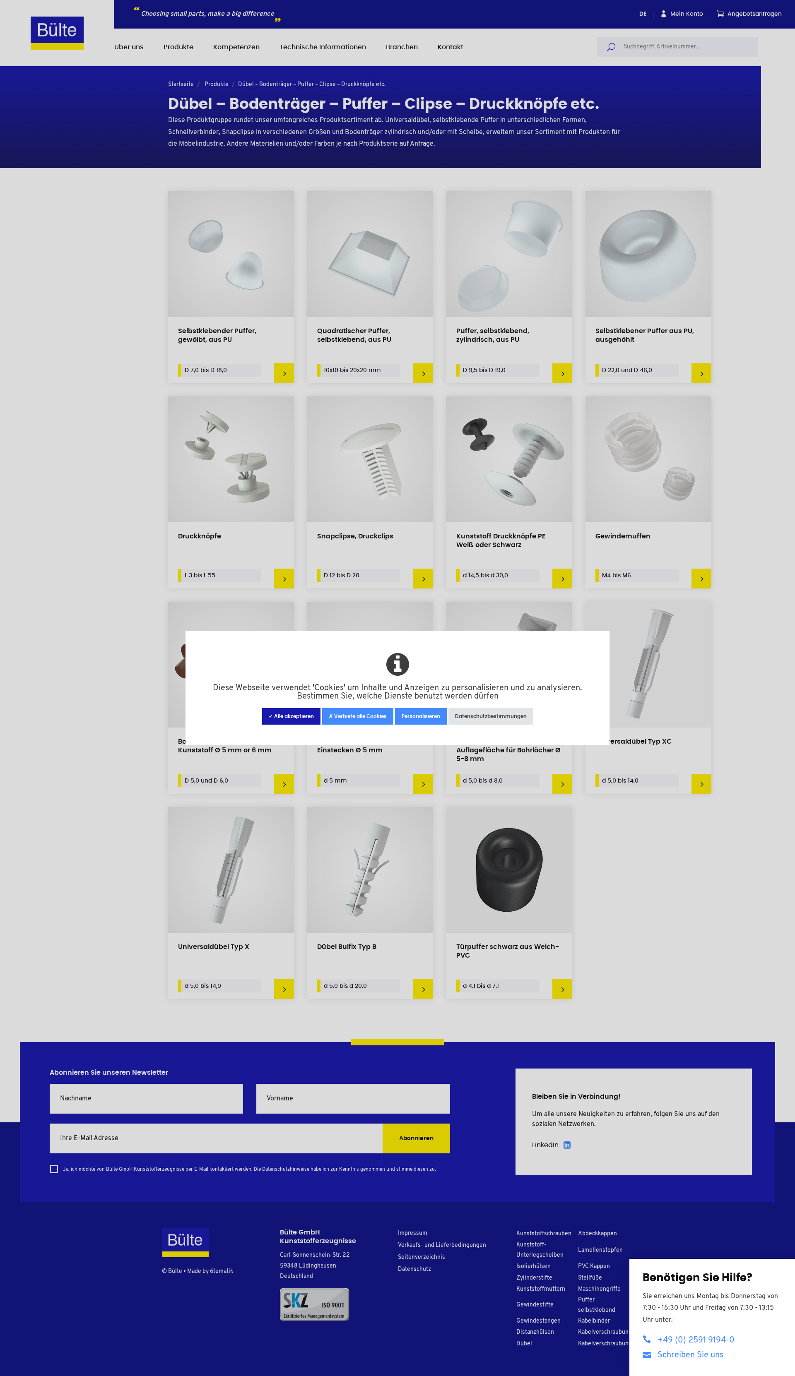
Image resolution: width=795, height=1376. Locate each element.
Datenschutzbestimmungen (491, 716)
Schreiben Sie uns (690, 1355)
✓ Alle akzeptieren (291, 716)
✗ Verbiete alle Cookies (358, 716)
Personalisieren (421, 716)
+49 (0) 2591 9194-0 (696, 1340)
